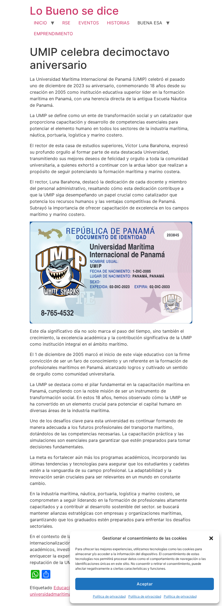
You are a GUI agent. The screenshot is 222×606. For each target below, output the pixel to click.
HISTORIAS (118, 22)
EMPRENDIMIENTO (53, 33)
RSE (66, 22)
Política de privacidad (109, 596)
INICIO (40, 22)
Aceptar (145, 583)
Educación (64, 587)
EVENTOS (89, 22)
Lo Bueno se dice (74, 10)
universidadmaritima (50, 594)
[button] (211, 538)
